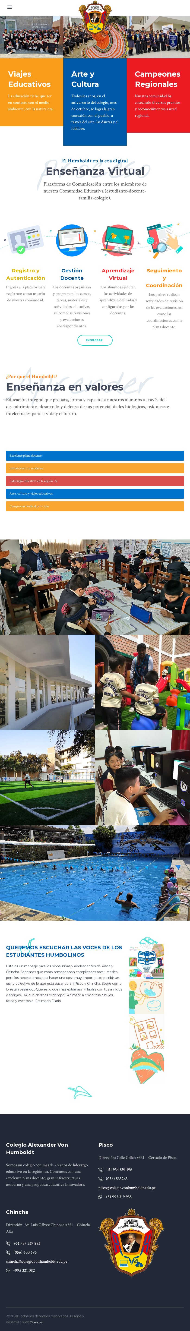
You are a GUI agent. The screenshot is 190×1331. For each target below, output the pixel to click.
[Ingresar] (25, 240)
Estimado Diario (48, 1001)
